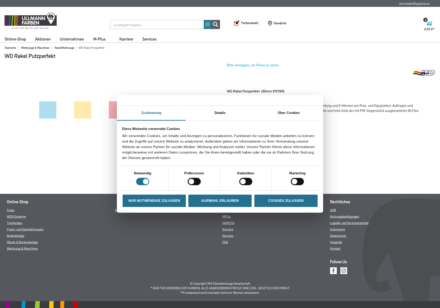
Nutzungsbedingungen (344, 216)
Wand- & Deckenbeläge (22, 242)
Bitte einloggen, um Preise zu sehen (253, 64)
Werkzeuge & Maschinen (35, 47)
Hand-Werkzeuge (64, 47)
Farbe (10, 210)
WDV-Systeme (16, 216)
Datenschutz (338, 235)
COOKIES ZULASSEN (286, 201)
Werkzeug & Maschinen (22, 248)
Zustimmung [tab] (151, 113)
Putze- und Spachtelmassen (25, 229)
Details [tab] (220, 113)
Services (149, 38)
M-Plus (99, 38)
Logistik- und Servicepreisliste (349, 222)
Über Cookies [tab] (289, 113)
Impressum (337, 229)
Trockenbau (14, 222)
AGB (333, 210)
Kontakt (335, 248)
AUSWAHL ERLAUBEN (220, 201)
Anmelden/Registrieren (414, 3)
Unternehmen (72, 38)
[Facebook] (333, 270)
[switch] (195, 181)
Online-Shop (15, 38)
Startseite (10, 47)
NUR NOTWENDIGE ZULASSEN (154, 201)
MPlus (226, 216)
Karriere (126, 38)
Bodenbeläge (15, 235)
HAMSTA (228, 222)
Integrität (336, 242)
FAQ (225, 242)
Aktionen (43, 38)
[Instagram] (343, 270)
